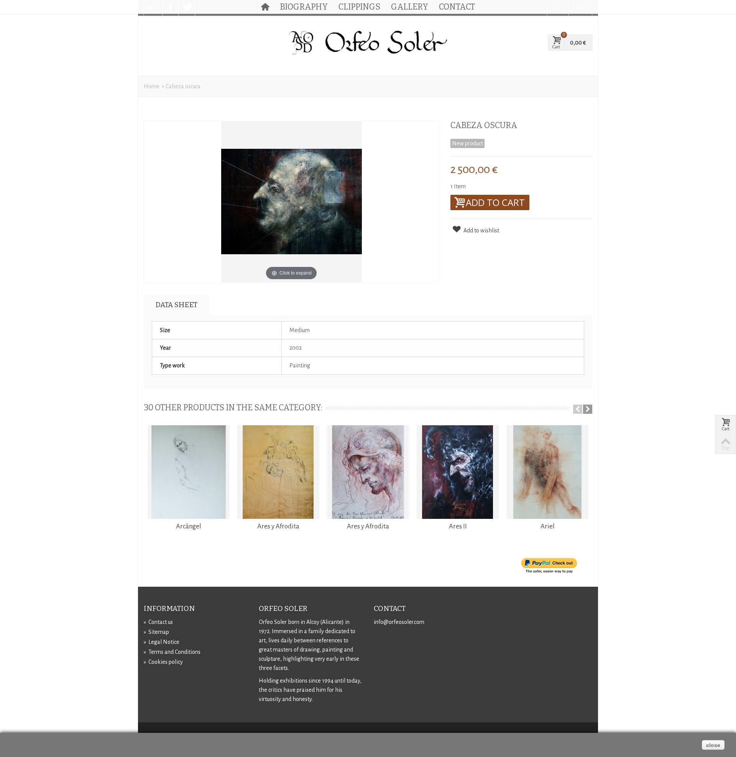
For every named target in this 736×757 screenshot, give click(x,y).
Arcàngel (188, 526)
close (713, 745)
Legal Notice (161, 642)
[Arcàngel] (189, 472)
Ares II (458, 526)
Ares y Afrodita (278, 526)
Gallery (409, 7)
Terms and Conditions (172, 652)
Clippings (359, 7)
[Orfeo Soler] (368, 43)
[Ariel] (547, 472)
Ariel (547, 526)
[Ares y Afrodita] (278, 472)
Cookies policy (163, 662)
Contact (457, 7)
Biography (304, 7)
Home (151, 86)
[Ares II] (458, 472)
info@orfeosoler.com (399, 622)
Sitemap (156, 632)
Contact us (158, 622)
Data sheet (176, 305)
